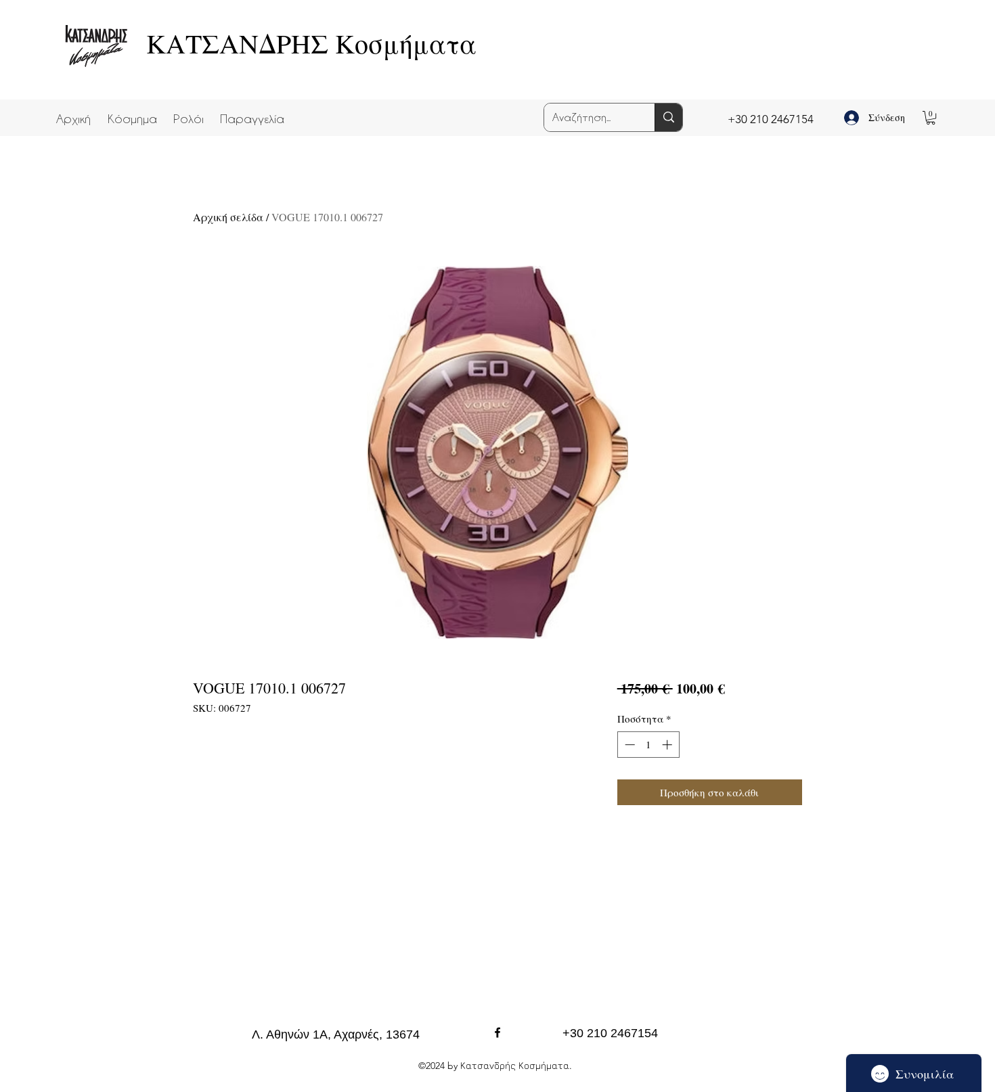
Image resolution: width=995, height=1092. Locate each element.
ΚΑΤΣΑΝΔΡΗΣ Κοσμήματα (311, 43)
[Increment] (668, 744)
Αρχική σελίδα (228, 217)
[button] (132, 112)
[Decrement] (628, 744)
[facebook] (497, 1032)
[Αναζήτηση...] (668, 117)
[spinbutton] (648, 744)
